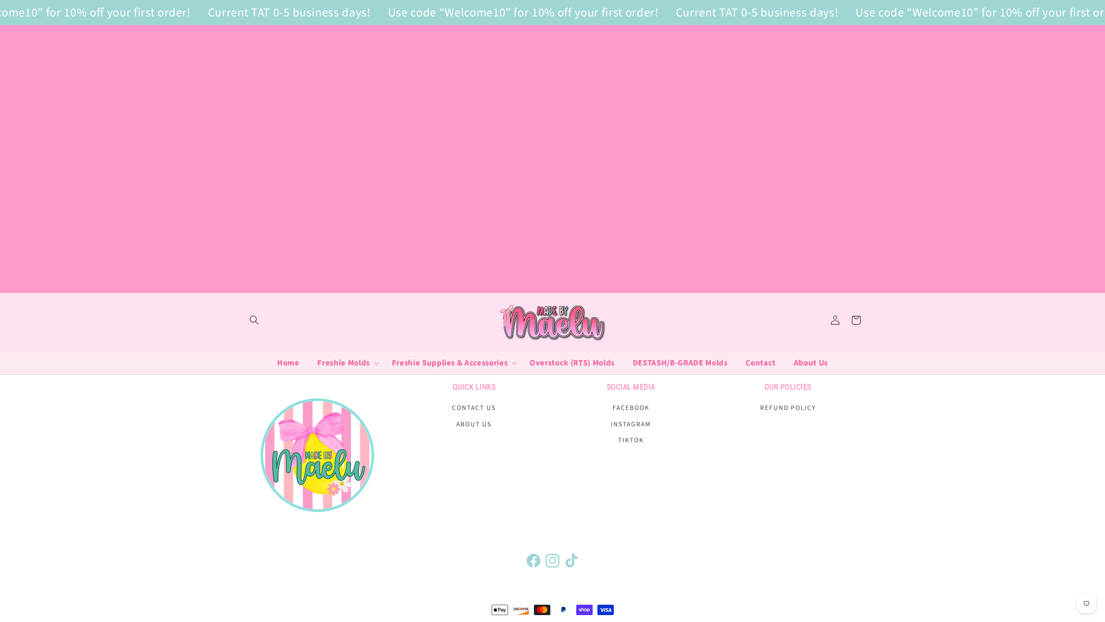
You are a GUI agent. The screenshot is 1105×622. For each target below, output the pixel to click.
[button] (254, 320)
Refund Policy (788, 408)
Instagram (631, 424)
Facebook (631, 408)
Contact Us (474, 408)
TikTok (631, 440)
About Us (474, 424)
